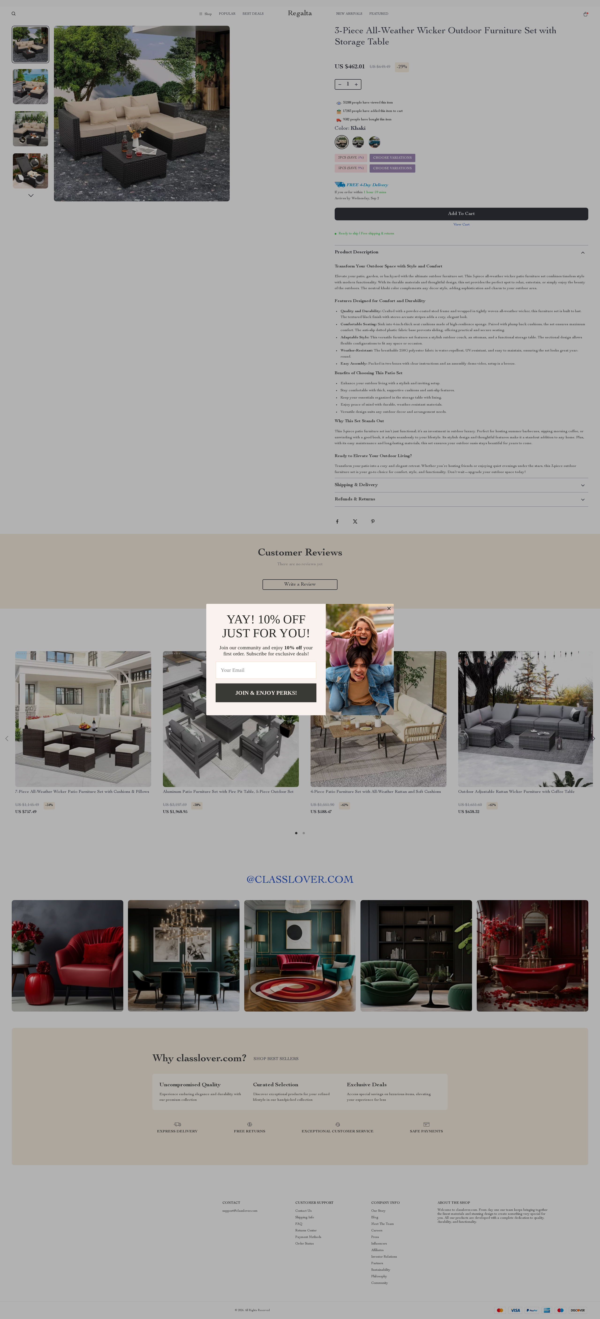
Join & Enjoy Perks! (266, 693)
